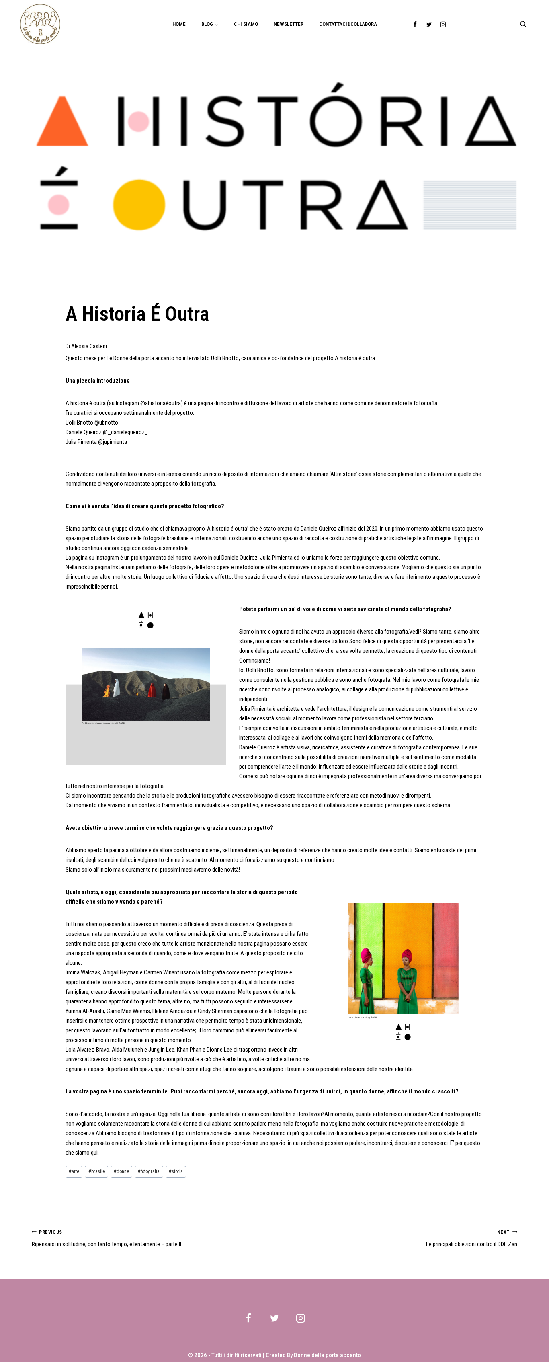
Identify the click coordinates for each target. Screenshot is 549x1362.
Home (179, 24)
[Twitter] (429, 24)
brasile (96, 1171)
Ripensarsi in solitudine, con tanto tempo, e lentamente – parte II (106, 1238)
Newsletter (288, 24)
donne (121, 1171)
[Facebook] (415, 24)
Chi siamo (246, 24)
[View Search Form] (523, 24)
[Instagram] (443, 24)
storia (176, 1171)
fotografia (149, 1171)
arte (74, 1171)
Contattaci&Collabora (348, 24)
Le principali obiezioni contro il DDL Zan (471, 1238)
